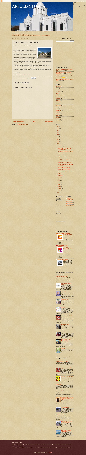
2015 (58, 132)
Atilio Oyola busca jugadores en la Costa (66, 171)
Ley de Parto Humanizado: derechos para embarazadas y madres (67, 249)
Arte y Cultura (58, 91)
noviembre (60, 146)
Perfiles (57, 112)
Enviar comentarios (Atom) (23, 124)
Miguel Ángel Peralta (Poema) (64, 167)
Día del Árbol (58, 384)
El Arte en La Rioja (65, 324)
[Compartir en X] (34, 78)
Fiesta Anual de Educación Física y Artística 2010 (66, 422)
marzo (59, 186)
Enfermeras (60, 153)
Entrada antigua (49, 121)
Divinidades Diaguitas (60, 390)
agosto (59, 177)
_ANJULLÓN (58, 86)
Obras (57, 107)
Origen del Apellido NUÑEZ (66, 315)
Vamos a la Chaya (64, 299)
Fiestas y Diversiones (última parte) (65, 162)
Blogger (50, 452)
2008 (58, 192)
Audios (57, 93)
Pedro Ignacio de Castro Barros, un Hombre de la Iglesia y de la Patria (67, 398)
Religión (57, 117)
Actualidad (58, 90)
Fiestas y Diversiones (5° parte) (64, 169)
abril (59, 184)
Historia (57, 103)
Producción (58, 115)
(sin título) (63, 307)
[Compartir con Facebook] (35, 78)
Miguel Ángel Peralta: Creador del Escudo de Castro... (64, 149)
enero (59, 190)
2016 (58, 130)
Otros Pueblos (58, 110)
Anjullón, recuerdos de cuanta (25, 74)
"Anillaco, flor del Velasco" (62, 259)
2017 (58, 128)
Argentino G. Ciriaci (65, 291)
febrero (59, 188)
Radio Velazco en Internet (66, 332)
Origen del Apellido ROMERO (67, 376)
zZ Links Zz (58, 120)
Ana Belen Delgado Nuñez (70, 199)
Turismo (57, 119)
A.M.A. (57, 88)
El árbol (64, 260)
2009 (58, 143)
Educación (58, 98)
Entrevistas (58, 100)
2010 (58, 141)
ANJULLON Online (28, 6)
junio (59, 180)
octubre (59, 173)
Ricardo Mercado (70, 205)
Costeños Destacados (60, 95)
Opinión (57, 108)
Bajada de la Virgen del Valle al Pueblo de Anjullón (67, 340)
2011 (58, 139)
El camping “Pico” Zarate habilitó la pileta (66, 431)
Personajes (58, 113)
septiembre (60, 175)
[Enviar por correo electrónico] (31, 78)
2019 (58, 126)
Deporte (57, 96)
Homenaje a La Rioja (65, 407)
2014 (58, 134)
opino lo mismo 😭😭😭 (60, 77)
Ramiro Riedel (17, 74)
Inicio (34, 121)
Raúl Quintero (69, 203)
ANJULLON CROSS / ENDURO (63, 233)
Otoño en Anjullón (61, 155)
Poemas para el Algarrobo (61, 414)
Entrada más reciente (18, 121)
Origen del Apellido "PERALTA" (62, 276)
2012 (58, 137)
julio (59, 178)
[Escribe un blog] (33, 78)
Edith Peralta (69, 201)
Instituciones (58, 105)
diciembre (60, 145)
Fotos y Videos (59, 101)
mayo (59, 182)
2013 (58, 136)
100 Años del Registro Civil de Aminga (65, 151)
